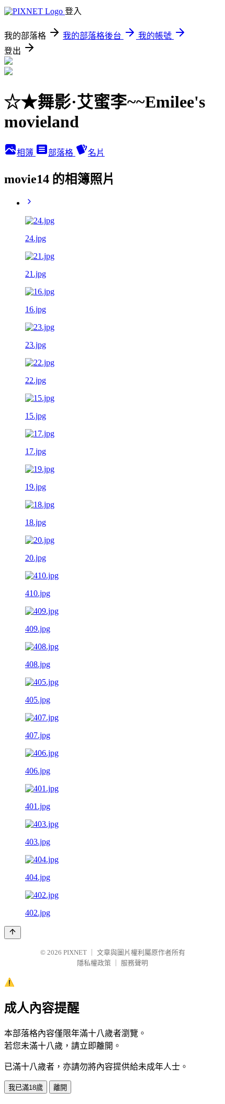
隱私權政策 (94, 963)
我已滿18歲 (25, 1087)
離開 (60, 1087)
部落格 (61, 152)
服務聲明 (134, 963)
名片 (96, 152)
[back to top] (12, 932)
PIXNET (75, 952)
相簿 (26, 152)
